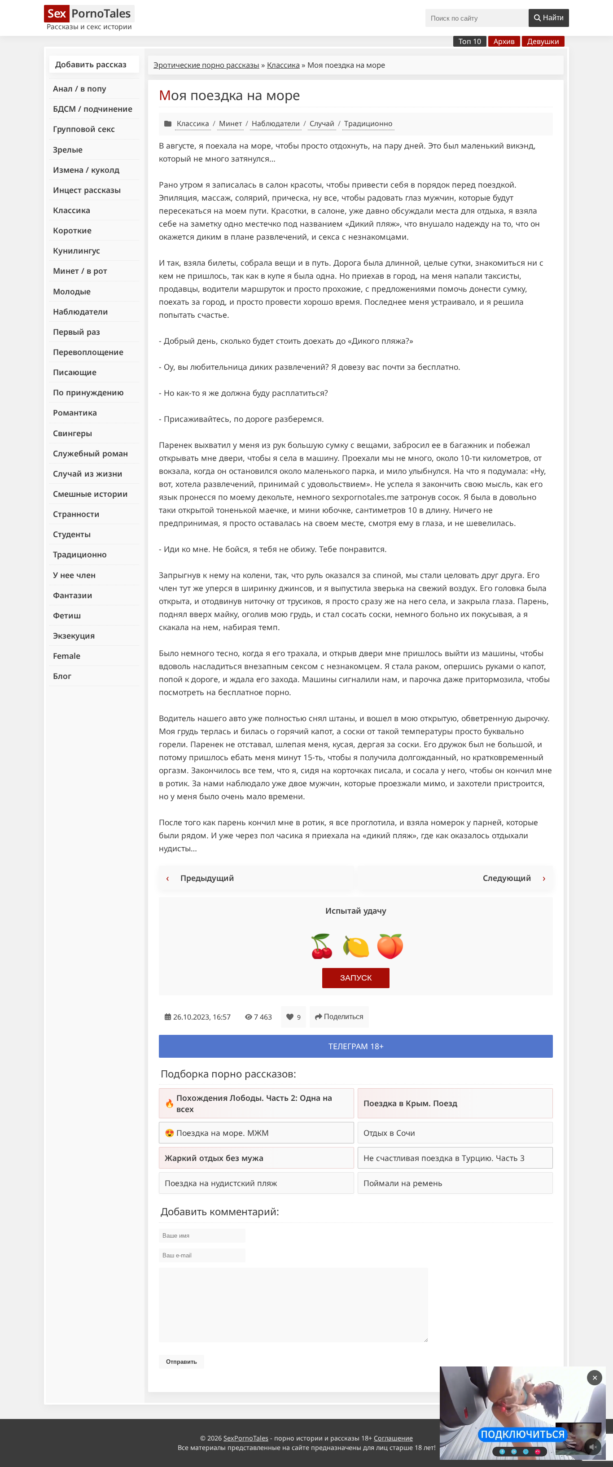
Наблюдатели (80, 311)
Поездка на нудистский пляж (221, 1183)
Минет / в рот (80, 270)
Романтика (75, 412)
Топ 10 (470, 41)
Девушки (543, 41)
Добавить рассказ (91, 64)
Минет (230, 123)
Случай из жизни (88, 473)
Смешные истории (90, 493)
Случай (322, 123)
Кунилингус (76, 250)
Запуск (356, 977)
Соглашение (393, 1438)
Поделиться (343, 1016)
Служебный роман (90, 453)
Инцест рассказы (87, 189)
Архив (504, 41)
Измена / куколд (86, 169)
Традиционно (80, 554)
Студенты (72, 534)
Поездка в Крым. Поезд (410, 1103)
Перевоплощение (88, 351)
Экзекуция (74, 635)
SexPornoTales (245, 1438)
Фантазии (72, 595)
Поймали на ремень (402, 1183)
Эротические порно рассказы (206, 65)
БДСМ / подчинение (92, 108)
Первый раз (76, 331)
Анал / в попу (79, 88)
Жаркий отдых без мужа (214, 1157)
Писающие (74, 372)
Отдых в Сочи (389, 1132)
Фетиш (67, 615)
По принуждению (88, 392)
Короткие (72, 230)
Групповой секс (84, 128)
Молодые (72, 291)
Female (66, 655)
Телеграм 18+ (356, 1046)
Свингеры (72, 433)
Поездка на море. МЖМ (222, 1132)
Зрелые (68, 149)
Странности (76, 513)
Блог (62, 675)
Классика (71, 210)
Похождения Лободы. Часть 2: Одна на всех (254, 1103)
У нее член (74, 574)
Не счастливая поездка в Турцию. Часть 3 (444, 1157)
